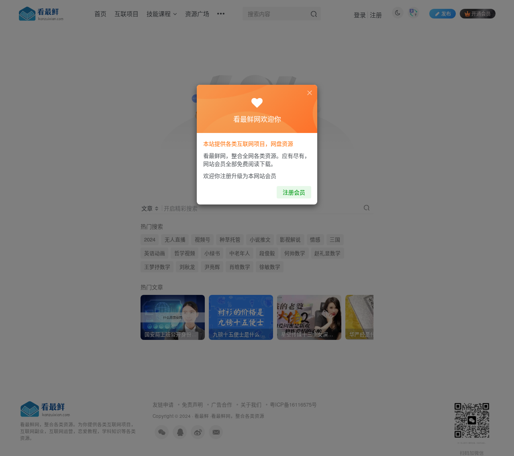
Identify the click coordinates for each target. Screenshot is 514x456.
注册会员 (294, 192)
